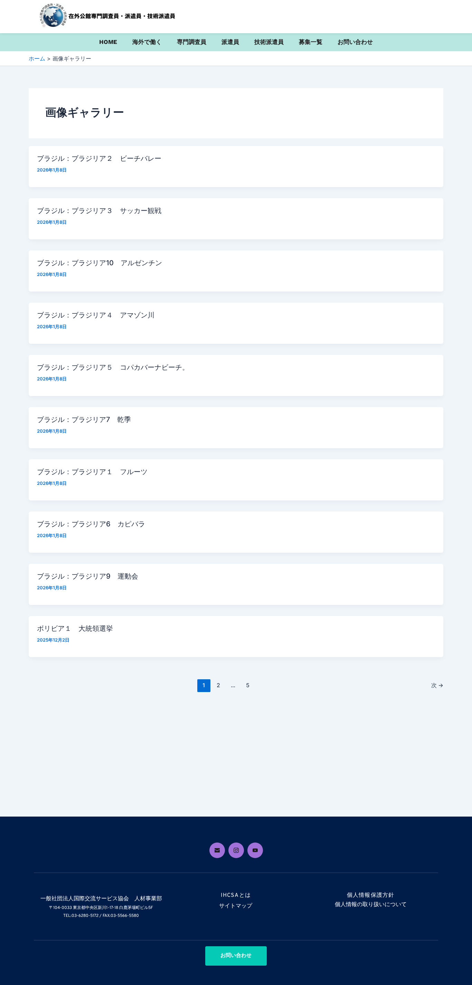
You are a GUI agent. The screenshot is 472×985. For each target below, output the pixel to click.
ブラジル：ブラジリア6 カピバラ (91, 524)
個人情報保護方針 (370, 895)
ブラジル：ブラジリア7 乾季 (84, 419)
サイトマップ (235, 906)
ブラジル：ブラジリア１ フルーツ (92, 472)
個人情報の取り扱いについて (371, 904)
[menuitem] (108, 42)
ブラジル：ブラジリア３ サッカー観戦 (99, 210)
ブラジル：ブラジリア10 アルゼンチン (99, 263)
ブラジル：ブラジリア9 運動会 (87, 576)
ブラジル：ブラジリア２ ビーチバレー (99, 158)
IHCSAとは (236, 895)
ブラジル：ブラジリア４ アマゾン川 (95, 315)
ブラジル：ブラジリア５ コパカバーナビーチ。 (113, 367)
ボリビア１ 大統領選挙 (75, 628)
